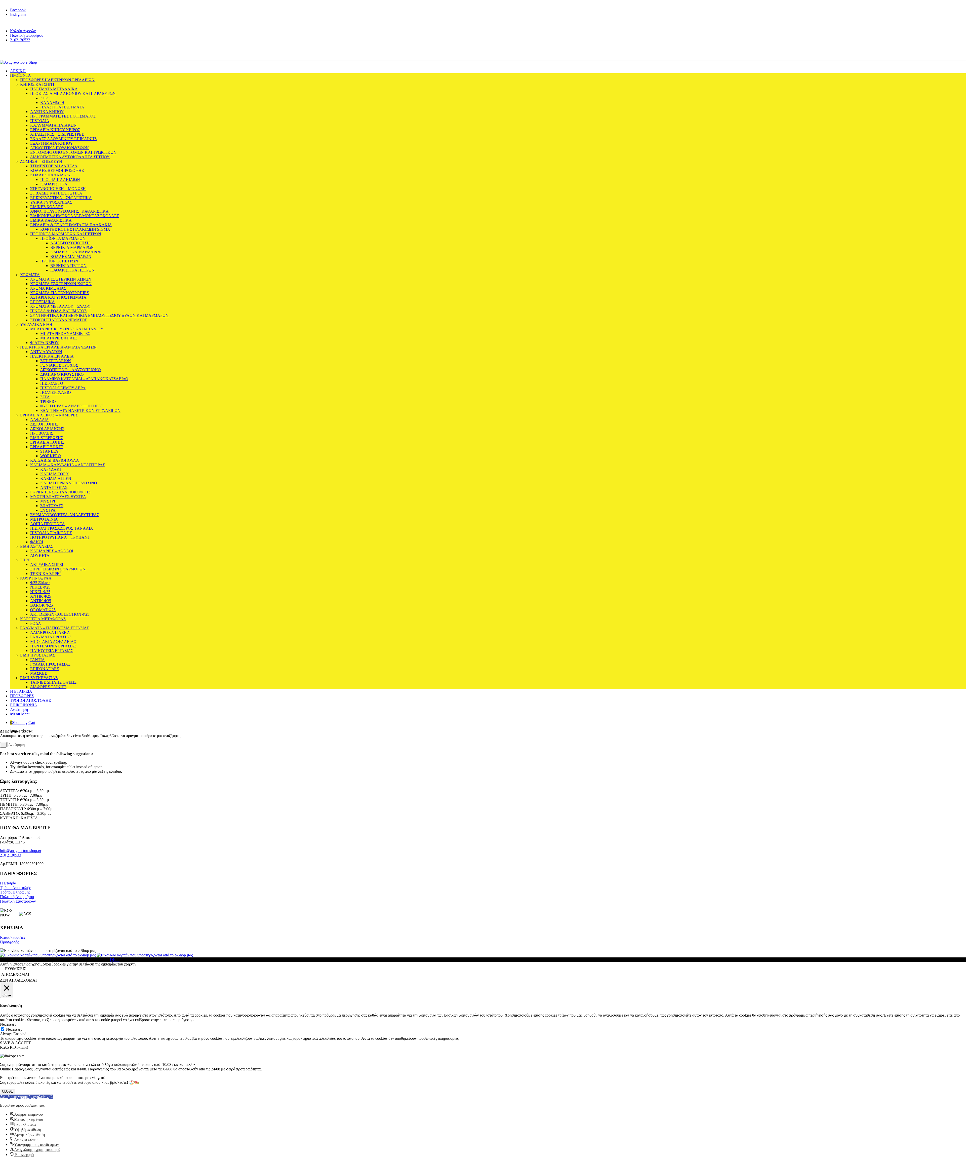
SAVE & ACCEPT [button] (15, 1043)
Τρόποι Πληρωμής (15, 892)
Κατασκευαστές (12, 937)
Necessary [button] (8, 1024)
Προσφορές (9, 942)
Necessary (14, 1029)
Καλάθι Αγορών (23, 31)
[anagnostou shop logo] (18, 62)
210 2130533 (10, 855)
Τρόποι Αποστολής (15, 887)
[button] (26, 1097)
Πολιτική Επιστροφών (18, 901)
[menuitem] (488, 31)
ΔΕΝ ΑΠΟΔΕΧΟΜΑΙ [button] (18, 980)
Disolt (114, 959)
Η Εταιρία (8, 883)
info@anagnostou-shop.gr (20, 850)
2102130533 (20, 40)
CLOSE (7, 1091)
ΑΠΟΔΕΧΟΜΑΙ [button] (15, 974)
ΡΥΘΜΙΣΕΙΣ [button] (15, 968)
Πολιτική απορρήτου (26, 35)
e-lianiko (35, 53)
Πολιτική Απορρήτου (17, 897)
